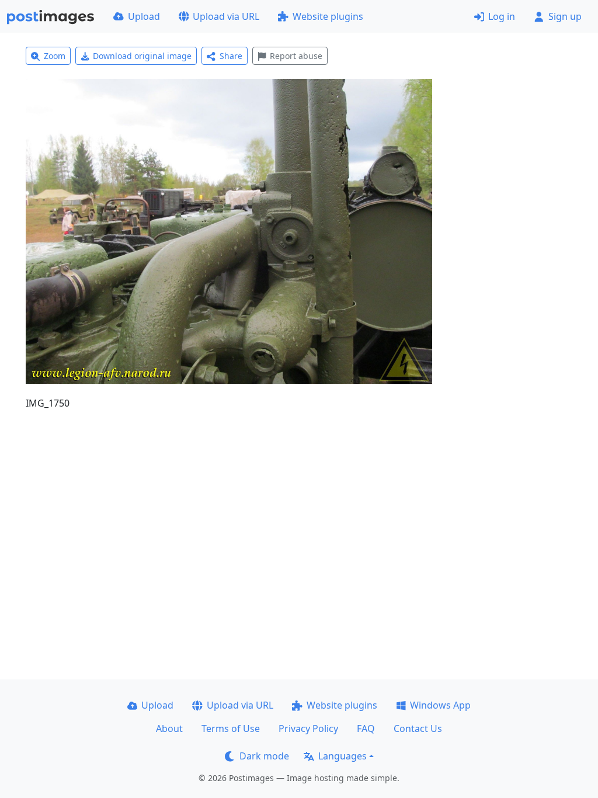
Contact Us (418, 728)
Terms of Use (230, 728)
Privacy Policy (308, 728)
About (169, 728)
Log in (501, 16)
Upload (144, 16)
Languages (342, 756)
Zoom (54, 55)
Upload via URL (226, 16)
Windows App (440, 705)
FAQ (366, 728)
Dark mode (264, 756)
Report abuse (296, 55)
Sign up (565, 16)
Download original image (142, 55)
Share (231, 55)
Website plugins (328, 16)
